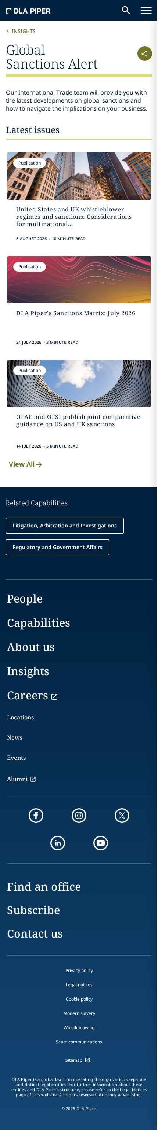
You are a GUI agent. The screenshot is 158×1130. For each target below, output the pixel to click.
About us (31, 646)
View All (22, 464)
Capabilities (38, 622)
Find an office (44, 886)
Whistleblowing (79, 1027)
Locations (20, 717)
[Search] (126, 10)
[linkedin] (57, 843)
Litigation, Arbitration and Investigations (64, 525)
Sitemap (73, 1060)
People (25, 598)
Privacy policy (79, 970)
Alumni (17, 779)
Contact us (35, 933)
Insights (24, 30)
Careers (27, 695)
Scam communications (79, 1042)
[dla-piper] (28, 10)
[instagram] (79, 815)
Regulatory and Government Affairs (57, 547)
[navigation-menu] (146, 10)
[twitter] (122, 815)
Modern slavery (79, 1013)
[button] (140, 56)
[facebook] (36, 815)
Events (16, 758)
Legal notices (79, 985)
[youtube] (100, 843)
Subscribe (33, 909)
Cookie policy (79, 999)
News (14, 737)
